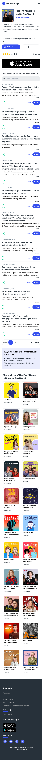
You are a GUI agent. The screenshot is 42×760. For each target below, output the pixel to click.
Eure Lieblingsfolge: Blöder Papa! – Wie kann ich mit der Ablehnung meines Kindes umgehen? (21, 139)
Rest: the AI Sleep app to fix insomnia (16, 706)
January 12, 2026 (7, 188)
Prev (5, 342)
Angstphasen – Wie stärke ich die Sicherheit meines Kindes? (17, 243)
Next (37, 342)
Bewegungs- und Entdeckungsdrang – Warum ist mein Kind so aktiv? (19, 268)
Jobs (4, 696)
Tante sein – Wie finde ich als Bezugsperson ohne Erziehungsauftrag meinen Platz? (19, 319)
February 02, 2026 (8, 109)
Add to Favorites (12, 47)
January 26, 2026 (8, 133)
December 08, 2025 (8, 313)
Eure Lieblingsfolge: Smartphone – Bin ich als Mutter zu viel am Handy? (20, 192)
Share (33, 47)
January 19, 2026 (7, 160)
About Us (6, 693)
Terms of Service (9, 702)
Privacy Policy (8, 699)
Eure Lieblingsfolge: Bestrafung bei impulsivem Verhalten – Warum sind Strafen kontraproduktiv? (18, 218)
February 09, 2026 (8, 84)
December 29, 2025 (8, 239)
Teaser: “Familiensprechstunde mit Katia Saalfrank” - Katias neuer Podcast (20, 88)
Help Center (7, 715)
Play (37, 103)
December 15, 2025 (8, 288)
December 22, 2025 (8, 264)
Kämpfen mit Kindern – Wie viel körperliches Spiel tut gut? (16, 292)
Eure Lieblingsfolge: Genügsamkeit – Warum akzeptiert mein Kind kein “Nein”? (20, 113)
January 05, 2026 (8, 212)
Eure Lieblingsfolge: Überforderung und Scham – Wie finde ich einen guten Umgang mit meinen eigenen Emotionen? (20, 166)
